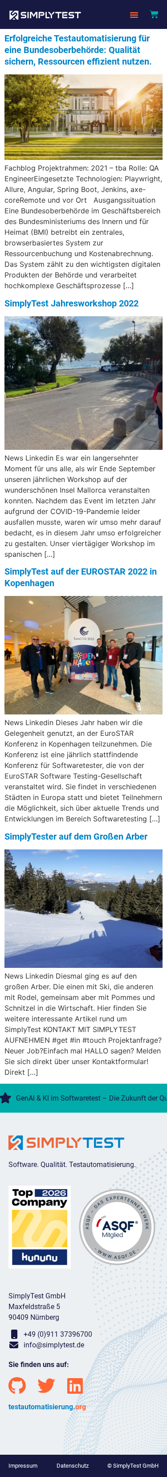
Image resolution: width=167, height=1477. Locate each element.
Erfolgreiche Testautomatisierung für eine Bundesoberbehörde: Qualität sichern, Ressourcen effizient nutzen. (78, 50)
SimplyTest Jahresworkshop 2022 (71, 303)
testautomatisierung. (47, 1407)
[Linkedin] (75, 1386)
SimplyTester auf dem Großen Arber (75, 836)
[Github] (17, 1386)
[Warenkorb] (154, 14)
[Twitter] (46, 1386)
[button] (134, 14)
